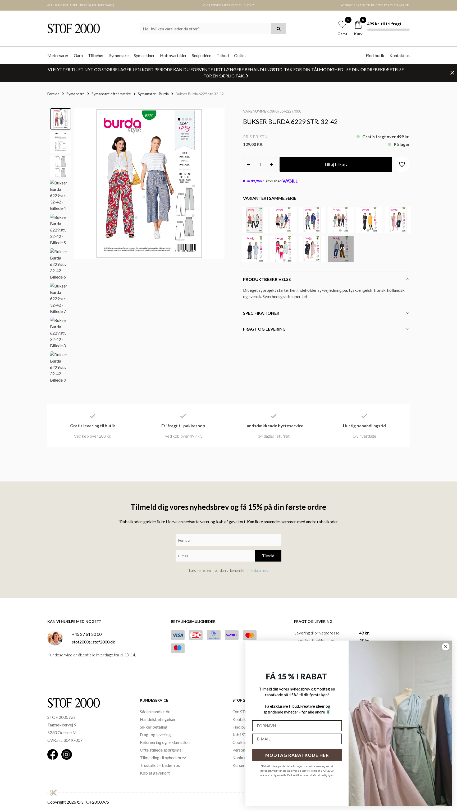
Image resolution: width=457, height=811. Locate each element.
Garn (78, 55)
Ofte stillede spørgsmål (161, 749)
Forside (53, 93)
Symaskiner (144, 55)
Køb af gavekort (155, 772)
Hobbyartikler (173, 55)
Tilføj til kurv (336, 164)
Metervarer (57, 55)
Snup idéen (201, 55)
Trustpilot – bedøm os (160, 765)
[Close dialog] (446, 647)
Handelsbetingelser (158, 719)
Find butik (375, 55)
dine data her (257, 570)
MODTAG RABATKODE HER (297, 755)
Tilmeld (268, 555)
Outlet (240, 55)
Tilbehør (96, 55)
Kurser (238, 765)
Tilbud (223, 55)
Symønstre (119, 55)
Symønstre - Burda (153, 93)
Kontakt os (400, 55)
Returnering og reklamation (165, 742)
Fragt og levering (155, 734)
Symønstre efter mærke (111, 93)
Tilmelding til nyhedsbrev (163, 757)
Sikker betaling (153, 726)
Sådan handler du (155, 711)
